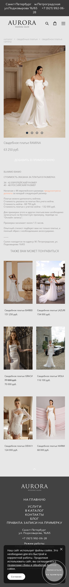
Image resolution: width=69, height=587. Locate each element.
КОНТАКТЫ (34, 515)
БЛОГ (34, 519)
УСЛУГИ (34, 507)
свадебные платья (27, 39)
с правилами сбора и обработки (31, 563)
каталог (8, 39)
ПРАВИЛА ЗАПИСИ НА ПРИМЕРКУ (34, 523)
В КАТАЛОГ (34, 511)
